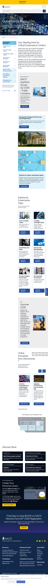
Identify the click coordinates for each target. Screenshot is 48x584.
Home (3, 37)
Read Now (25, 106)
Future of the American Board (7, 70)
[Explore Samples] (39, 270)
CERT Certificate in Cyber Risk (27, 563)
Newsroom (39, 559)
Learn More (24, 126)
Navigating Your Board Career (7, 81)
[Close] (46, 576)
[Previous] (40, 371)
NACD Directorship (12, 456)
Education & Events (32, 456)
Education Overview (24, 550)
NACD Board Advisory (27, 565)
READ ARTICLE (24, 403)
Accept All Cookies (20, 581)
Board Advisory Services (33, 467)
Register (24, 527)
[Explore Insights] (24, 215)
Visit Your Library (9, 504)
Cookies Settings (11, 581)
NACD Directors (25, 552)
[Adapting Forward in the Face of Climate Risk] (39, 378)
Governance (40, 553)
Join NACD (39, 564)
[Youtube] (40, 541)
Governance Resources (8, 550)
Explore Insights (23, 232)
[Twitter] (42, 541)
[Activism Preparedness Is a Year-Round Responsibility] (24, 378)
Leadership (39, 551)
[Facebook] (45, 541)
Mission (39, 550)
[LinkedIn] (37, 541)
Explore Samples (37, 290)
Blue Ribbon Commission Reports (6, 75)
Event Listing (23, 554)
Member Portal (5, 563)
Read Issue (25, 343)
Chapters (6, 467)
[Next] (44, 371)
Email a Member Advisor (8, 561)
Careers (39, 557)
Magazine (7, 555)
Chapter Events (23, 555)
